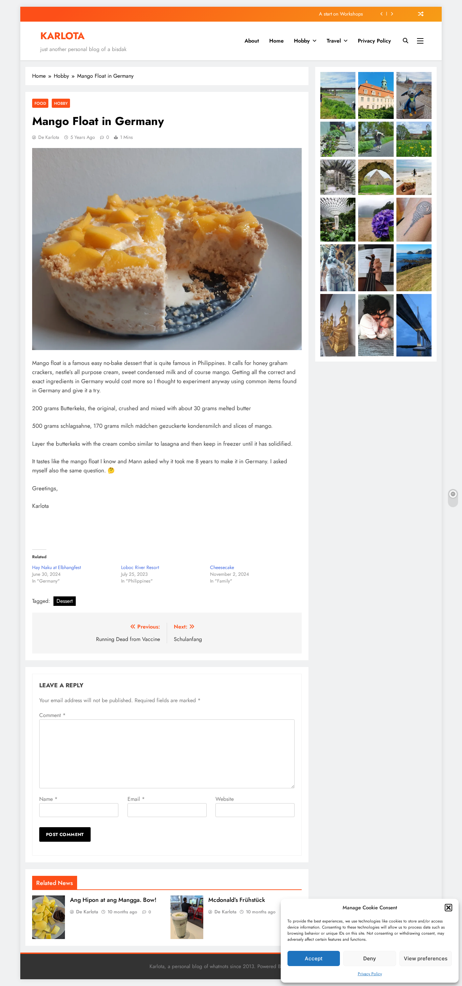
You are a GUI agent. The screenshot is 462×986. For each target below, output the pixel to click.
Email (136, 799)
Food (40, 103)
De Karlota (48, 137)
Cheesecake (222, 567)
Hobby (302, 41)
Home (276, 41)
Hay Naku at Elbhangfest (56, 567)
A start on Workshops (341, 14)
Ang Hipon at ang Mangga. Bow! (113, 899)
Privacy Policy (370, 974)
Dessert (64, 601)
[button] (448, 907)
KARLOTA (62, 36)
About (252, 41)
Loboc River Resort (140, 567)
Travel (334, 41)
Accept (314, 958)
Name (48, 799)
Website (224, 799)
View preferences (425, 958)
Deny (369, 958)
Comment (52, 715)
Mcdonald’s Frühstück (236, 899)
